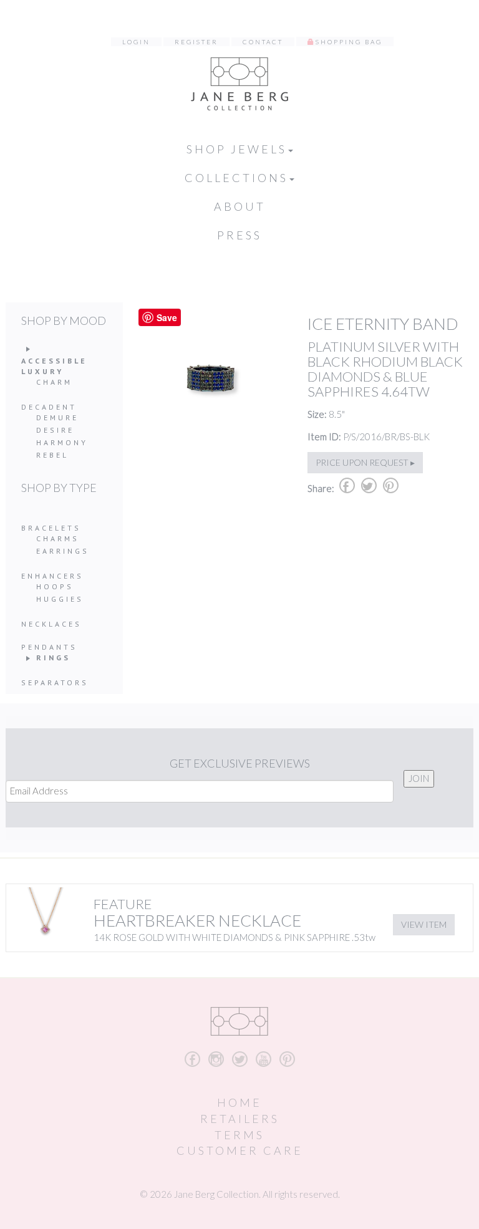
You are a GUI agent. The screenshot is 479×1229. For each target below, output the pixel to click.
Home (239, 1102)
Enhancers (52, 576)
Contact (263, 42)
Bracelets (51, 528)
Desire (55, 430)
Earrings (62, 551)
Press (239, 235)
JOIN (419, 778)
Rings (53, 657)
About (240, 206)
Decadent (49, 407)
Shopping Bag (349, 42)
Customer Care (240, 1150)
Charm (54, 382)
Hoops (55, 586)
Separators (55, 682)
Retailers (239, 1118)
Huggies (60, 599)
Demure (57, 417)
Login (136, 42)
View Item (424, 924)
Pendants (49, 647)
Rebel (52, 455)
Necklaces (51, 624)
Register (196, 42)
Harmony (62, 442)
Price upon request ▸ (365, 462)
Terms (239, 1135)
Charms (57, 538)
